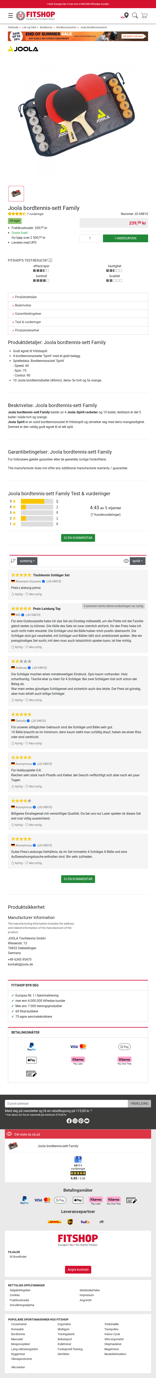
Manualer (17, 1339)
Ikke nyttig (35, 594)
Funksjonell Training (70, 1349)
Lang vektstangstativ (24, 1349)
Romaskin (17, 1329)
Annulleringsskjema (22, 1305)
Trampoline (111, 1329)
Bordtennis (46, 27)
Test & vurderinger (28, 322)
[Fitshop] (35, 15)
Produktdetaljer (26, 297)
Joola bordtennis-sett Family (58, 1146)
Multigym (63, 1329)
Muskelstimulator (115, 1354)
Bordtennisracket (66, 27)
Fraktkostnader (19, 1300)
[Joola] (23, 48)
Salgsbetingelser (20, 1290)
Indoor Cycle (112, 1334)
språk (136, 561)
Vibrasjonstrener (21, 1359)
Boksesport (65, 1339)
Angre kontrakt (78, 1270)
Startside (13, 27)
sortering (26, 561)
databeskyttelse (90, 1290)
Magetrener (111, 1349)
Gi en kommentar (78, 538)
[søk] (135, 15)
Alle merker (18, 1367)
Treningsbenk (66, 1334)
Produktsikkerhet (27, 330)
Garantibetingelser (28, 314)
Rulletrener (64, 1344)
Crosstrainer (19, 1324)
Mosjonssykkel (20, 1344)
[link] (31, 1047)
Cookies (15, 1295)
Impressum (87, 1295)
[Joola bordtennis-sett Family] (21, 1146)
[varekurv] (145, 16)
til (18, 1257)
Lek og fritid (29, 27)
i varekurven (125, 238)
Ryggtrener (18, 1354)
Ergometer (64, 1324)
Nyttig (18, 594)
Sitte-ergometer (114, 1339)
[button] (16, 193)
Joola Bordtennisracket (93, 27)
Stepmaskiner (113, 1344)
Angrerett (86, 1300)
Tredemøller (111, 1324)
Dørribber (63, 1354)
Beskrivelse (23, 305)
